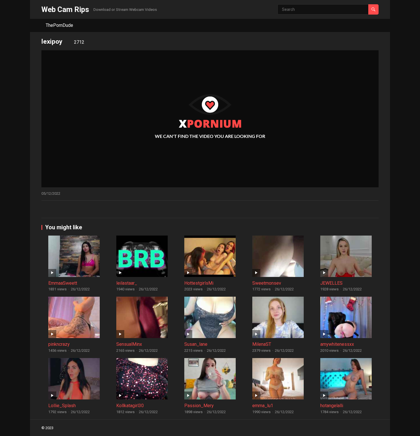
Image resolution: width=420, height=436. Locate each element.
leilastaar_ (126, 283)
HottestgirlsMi (198, 283)
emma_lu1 (262, 405)
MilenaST (261, 344)
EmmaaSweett (62, 283)
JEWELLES (331, 283)
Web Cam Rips (65, 9)
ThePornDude (59, 25)
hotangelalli (331, 405)
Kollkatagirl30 (130, 405)
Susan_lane (195, 344)
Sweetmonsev (266, 283)
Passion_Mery (199, 405)
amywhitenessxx (337, 344)
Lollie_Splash (62, 405)
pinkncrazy (59, 344)
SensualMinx (129, 344)
